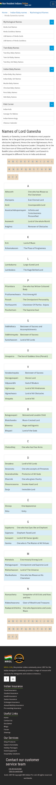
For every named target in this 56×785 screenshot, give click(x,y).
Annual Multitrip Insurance (14, 705)
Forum (6, 729)
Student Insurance (11, 693)
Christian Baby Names (11, 88)
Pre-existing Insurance (12, 708)
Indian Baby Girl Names (12, 79)
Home (4, 12)
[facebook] (6, 679)
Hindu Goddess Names (12, 31)
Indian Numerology (10, 118)
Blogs (6, 726)
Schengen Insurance (12, 702)
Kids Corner (8, 104)
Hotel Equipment (10, 751)
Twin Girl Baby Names (11, 57)
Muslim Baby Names (11, 83)
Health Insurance (10, 696)
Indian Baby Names (11, 69)
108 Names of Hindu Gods (13, 36)
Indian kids (7, 109)
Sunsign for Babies (10, 114)
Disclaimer (8, 723)
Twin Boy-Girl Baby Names (13, 62)
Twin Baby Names (11, 47)
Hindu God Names (10, 27)
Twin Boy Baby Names (11, 53)
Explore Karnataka (11, 745)
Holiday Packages (11, 748)
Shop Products (9, 742)
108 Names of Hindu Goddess (14, 40)
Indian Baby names (18, 12)
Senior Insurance (10, 699)
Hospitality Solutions (12, 754)
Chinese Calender (10, 123)
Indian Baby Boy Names (12, 74)
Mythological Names (39, 12)
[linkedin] (13, 679)
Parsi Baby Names (10, 92)
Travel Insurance (10, 690)
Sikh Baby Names (10, 97)
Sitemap (7, 732)
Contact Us (8, 720)
